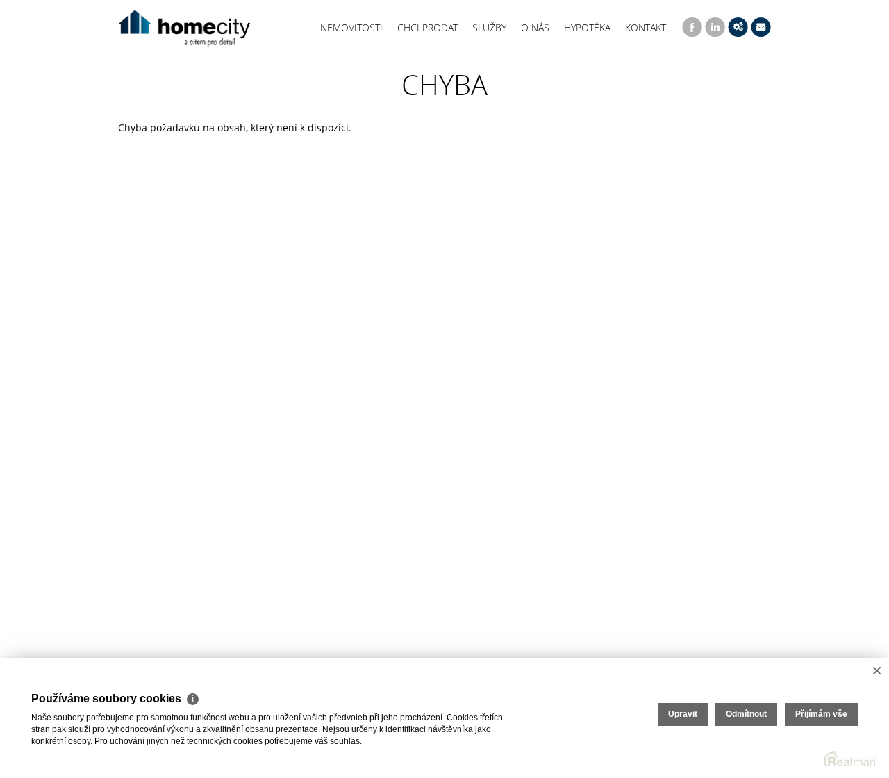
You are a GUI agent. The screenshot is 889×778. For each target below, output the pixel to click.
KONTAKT (645, 27)
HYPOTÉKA (587, 27)
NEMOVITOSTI (351, 27)
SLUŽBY (489, 27)
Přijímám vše (821, 714)
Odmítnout (746, 714)
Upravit (682, 714)
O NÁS (535, 27)
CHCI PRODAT (427, 27)
